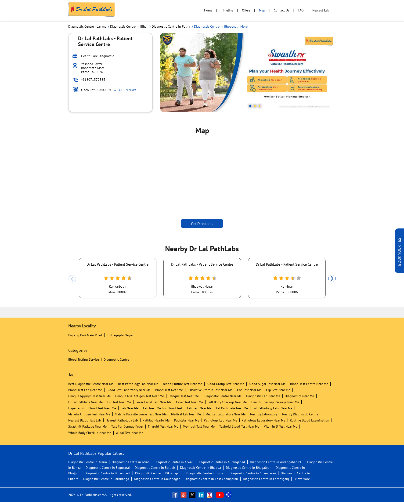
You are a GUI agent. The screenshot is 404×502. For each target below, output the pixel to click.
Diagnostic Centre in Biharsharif (107, 473)
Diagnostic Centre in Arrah (131, 462)
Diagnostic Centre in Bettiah (155, 467)
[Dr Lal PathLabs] (91, 10)
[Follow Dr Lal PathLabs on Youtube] (220, 494)
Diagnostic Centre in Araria (87, 462)
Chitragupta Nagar (120, 335)
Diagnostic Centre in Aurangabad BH (276, 462)
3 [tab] (259, 106)
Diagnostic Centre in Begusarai (108, 467)
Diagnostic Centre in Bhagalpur (248, 467)
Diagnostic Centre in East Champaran (211, 479)
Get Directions (202, 223)
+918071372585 (93, 79)
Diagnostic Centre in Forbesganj (266, 479)
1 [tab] (250, 106)
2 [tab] (255, 106)
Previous (72, 279)
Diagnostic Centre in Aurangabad (221, 462)
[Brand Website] (229, 494)
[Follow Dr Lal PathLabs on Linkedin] (202, 494)
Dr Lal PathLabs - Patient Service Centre (117, 264)
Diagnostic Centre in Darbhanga (106, 479)
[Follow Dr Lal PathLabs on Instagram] (211, 494)
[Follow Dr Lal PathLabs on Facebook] (175, 494)
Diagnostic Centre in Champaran (253, 473)
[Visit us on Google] (184, 494)
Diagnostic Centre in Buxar (205, 473)
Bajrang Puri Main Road (85, 335)
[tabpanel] (248, 72)
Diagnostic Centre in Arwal (174, 462)
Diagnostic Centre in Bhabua (200, 467)
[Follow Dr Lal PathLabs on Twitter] (193, 494)
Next (332, 279)
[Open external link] (399, 272)
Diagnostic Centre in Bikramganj (158, 473)
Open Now (127, 90)
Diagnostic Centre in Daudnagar (157, 479)
